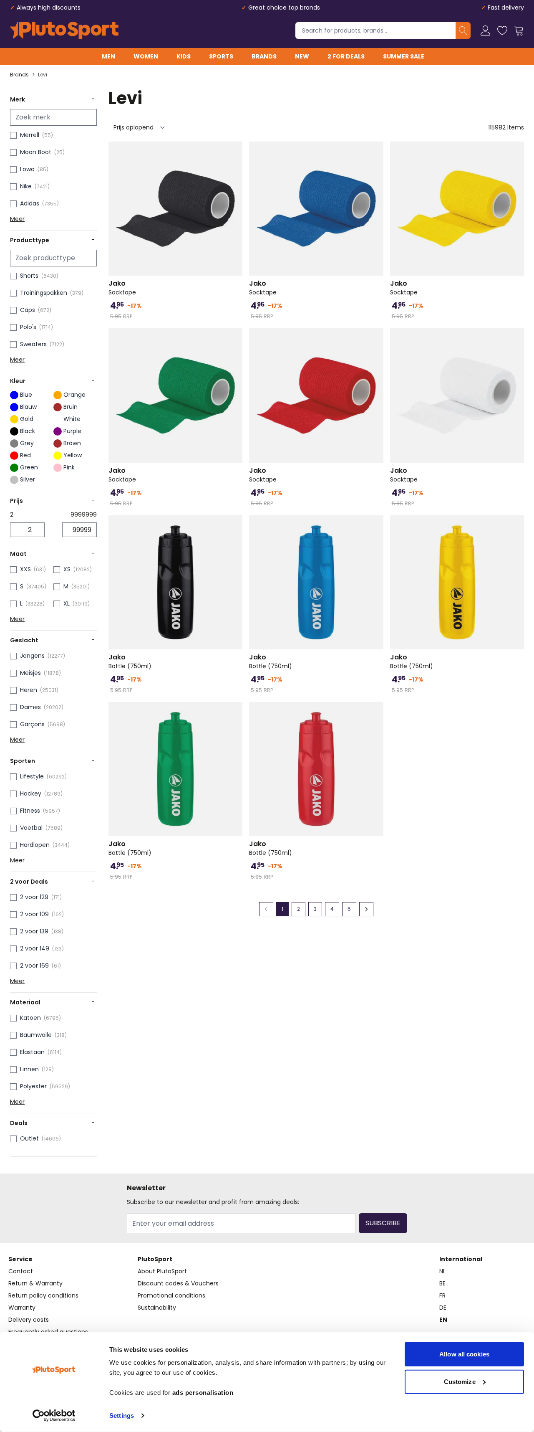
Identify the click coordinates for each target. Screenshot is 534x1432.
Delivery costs (28, 1319)
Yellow (72, 455)
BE (442, 1283)
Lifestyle (32, 776)
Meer (17, 219)
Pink (69, 467)
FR (442, 1295)
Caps (27, 310)
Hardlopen (35, 845)
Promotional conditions (171, 1295)
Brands (264, 56)
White (72, 419)
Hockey (30, 793)
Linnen (29, 1069)
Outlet (29, 1138)
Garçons (32, 724)
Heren (28, 690)
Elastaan (32, 1052)
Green (29, 467)
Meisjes (30, 673)
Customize (460, 1381)
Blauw (28, 407)
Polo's (28, 327)
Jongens (32, 655)
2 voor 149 (34, 948)
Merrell (29, 135)
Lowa (27, 169)
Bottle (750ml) (129, 661)
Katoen (30, 1018)
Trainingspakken (43, 293)
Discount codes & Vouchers (178, 1283)
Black (27, 431)
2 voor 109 (34, 914)
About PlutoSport (162, 1271)
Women (146, 56)
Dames (30, 707)
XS (67, 569)
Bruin (70, 407)
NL (442, 1271)
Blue (26, 394)
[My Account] (486, 30)
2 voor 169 (34, 965)
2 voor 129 (34, 897)
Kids (183, 56)
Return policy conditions (43, 1295)
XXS (25, 569)
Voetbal (31, 828)
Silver (27, 479)
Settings (121, 1415)
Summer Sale (403, 56)
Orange (74, 394)
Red (25, 455)
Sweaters (33, 344)
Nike (26, 186)
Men (108, 56)
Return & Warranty (35, 1283)
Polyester (33, 1086)
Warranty (21, 1307)
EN (443, 1319)
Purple (72, 431)
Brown (72, 443)
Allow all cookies (464, 1354)
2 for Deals (346, 56)
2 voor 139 (34, 931)
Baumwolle (36, 1035)
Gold (26, 419)
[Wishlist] (502, 30)
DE (442, 1307)
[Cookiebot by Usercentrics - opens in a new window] (54, 1415)
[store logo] (64, 30)
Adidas (29, 203)
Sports (221, 56)
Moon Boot (35, 152)
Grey (27, 443)
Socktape (122, 288)
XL (66, 603)
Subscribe (382, 1223)
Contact (20, 1271)
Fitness (30, 810)
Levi (42, 74)
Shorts (29, 275)
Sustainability (157, 1307)
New (302, 56)
